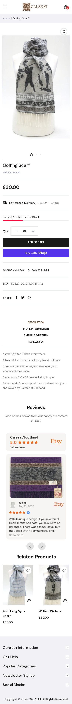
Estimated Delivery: (22, 203)
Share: (7, 298)
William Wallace (50, 611)
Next (65, 598)
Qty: (6, 231)
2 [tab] (36, 155)
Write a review (11, 172)
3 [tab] (41, 155)
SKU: (5, 284)
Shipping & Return (36, 335)
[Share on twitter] (22, 297)
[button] (16, 535)
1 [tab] (31, 155)
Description (36, 322)
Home (6, 18)
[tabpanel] (36, 86)
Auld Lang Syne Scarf (14, 613)
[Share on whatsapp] (29, 297)
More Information (36, 328)
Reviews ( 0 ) (36, 341)
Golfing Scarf (16, 165)
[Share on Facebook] (16, 297)
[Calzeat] (35, 7)
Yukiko (22, 502)
